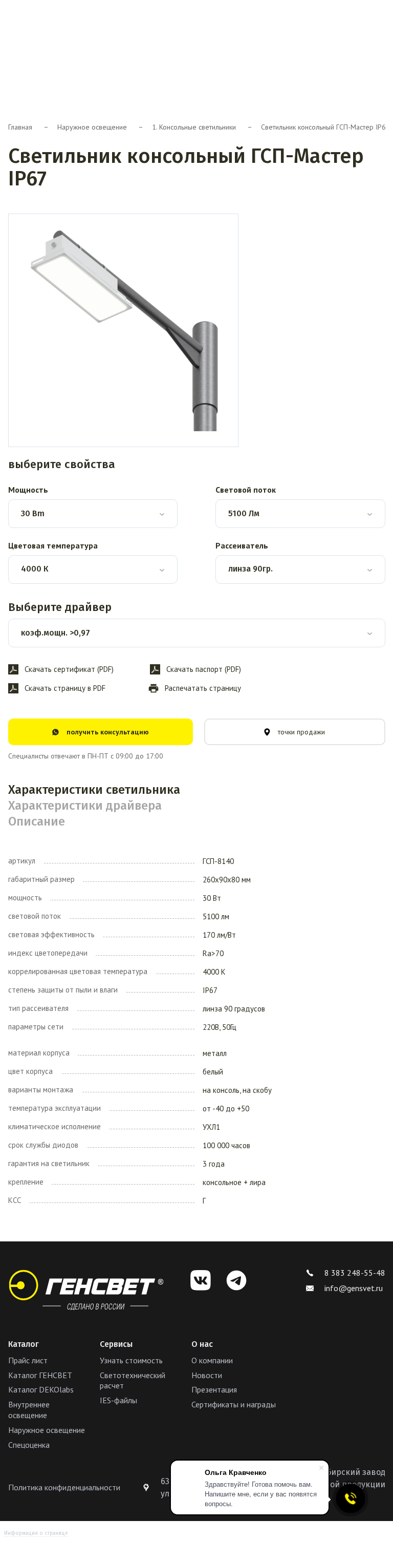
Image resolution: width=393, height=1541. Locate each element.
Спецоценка (29, 1445)
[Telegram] (236, 1280)
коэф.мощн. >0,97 (55, 633)
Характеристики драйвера (85, 805)
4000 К (34, 569)
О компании (212, 1360)
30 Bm (33, 513)
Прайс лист (28, 1360)
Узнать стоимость (131, 1360)
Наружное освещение (92, 127)
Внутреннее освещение (29, 1409)
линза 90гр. (250, 569)
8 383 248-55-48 (354, 1273)
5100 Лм (243, 513)
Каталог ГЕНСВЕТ (40, 1375)
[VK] (200, 1280)
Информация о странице (36, 1533)
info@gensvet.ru (353, 1288)
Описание (36, 821)
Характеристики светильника (94, 790)
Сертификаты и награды (233, 1404)
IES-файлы (118, 1400)
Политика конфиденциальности (64, 1487)
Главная (20, 127)
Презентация (214, 1389)
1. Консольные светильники (194, 127)
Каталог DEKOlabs (41, 1389)
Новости (206, 1375)
